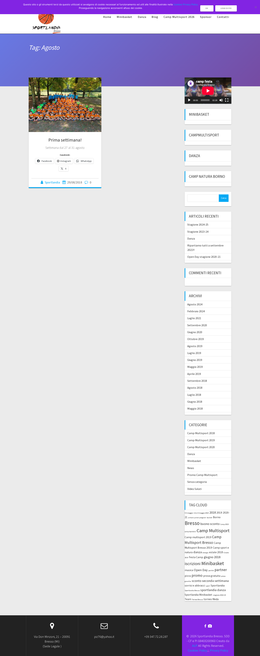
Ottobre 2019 (195, 339)
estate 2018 (216, 552)
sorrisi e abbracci (195, 585)
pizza (188, 575)
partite (211, 570)
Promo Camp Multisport (202, 475)
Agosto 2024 (194, 304)
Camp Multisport (213, 530)
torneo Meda (211, 599)
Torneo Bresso (197, 599)
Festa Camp (196, 557)
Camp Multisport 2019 (201, 440)
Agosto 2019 (194, 346)
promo (197, 575)
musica (189, 570)
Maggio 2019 (195, 367)
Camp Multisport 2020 (201, 447)
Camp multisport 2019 (198, 537)
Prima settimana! (65, 140)
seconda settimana (215, 581)
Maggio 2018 (195, 408)
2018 (212, 512)
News (190, 468)
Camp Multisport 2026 (179, 17)
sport (208, 586)
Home (107, 17)
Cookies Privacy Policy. (185, 4)
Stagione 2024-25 (197, 224)
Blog (155, 17)
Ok (207, 8)
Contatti (223, 17)
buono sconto (209, 524)
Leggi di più (226, 8)
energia (205, 552)
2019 (219, 512)
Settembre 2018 (197, 380)
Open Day (201, 570)
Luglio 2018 (194, 394)
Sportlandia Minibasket (198, 594)
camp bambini (190, 531)
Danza (142, 17)
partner (221, 569)
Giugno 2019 (194, 360)
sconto (196, 581)
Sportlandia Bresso (192, 590)
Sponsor (206, 17)
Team (188, 599)
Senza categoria (197, 482)
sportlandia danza (213, 590)
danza (197, 552)
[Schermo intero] (227, 100)
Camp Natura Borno (207, 176)
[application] (208, 90)
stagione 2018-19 (219, 595)
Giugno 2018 (194, 401)
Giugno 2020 (194, 332)
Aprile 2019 (194, 374)
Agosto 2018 (194, 387)
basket (209, 517)
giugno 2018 (212, 557)
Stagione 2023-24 (197, 231)
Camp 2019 (224, 524)
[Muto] (221, 100)
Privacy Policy (219, 650)
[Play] (189, 100)
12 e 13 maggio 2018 (201, 513)
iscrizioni (193, 563)
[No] (255, 7)
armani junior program (197, 517)
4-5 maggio (189, 513)
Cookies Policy (197, 650)
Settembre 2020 (197, 325)
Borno (217, 517)
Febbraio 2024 (196, 311)
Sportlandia (52, 182)
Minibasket (124, 17)
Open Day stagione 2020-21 (204, 256)
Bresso (192, 523)
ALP (194, 646)
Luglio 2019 (194, 353)
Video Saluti (194, 489)
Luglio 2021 (194, 318)
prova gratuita (211, 575)
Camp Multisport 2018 (201, 433)
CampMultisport (204, 135)
